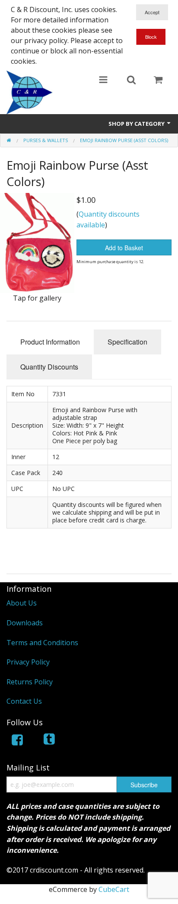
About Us (21, 603)
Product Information (50, 342)
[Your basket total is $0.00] (158, 80)
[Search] (131, 80)
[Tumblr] (50, 741)
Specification (127, 342)
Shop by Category (137, 123)
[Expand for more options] (103, 80)
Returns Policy (29, 682)
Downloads (24, 623)
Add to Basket (124, 247)
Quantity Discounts (49, 367)
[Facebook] (17, 741)
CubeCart (114, 889)
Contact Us (24, 701)
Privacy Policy (28, 662)
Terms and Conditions (42, 642)
